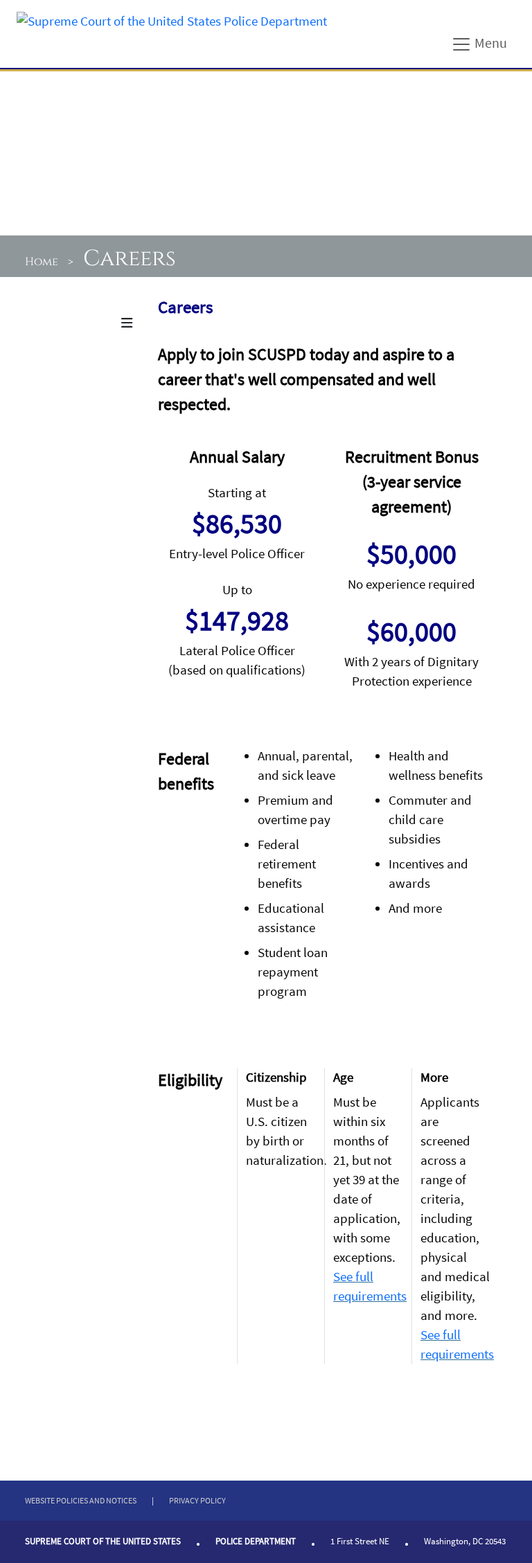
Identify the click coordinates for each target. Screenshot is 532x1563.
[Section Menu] (126, 323)
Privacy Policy (197, 1500)
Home (41, 261)
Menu (489, 42)
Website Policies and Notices (80, 1500)
